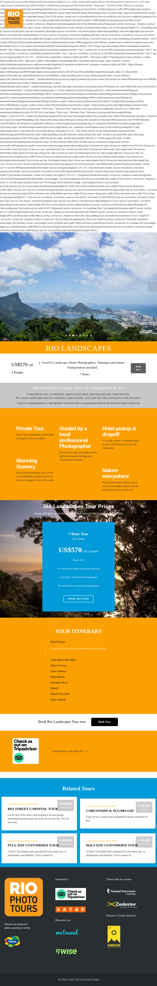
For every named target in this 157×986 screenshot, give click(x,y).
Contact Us (144, 15)
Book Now (138, 368)
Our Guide (129, 15)
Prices (116, 15)
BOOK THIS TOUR (78, 599)
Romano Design (91, 979)
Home (105, 15)
